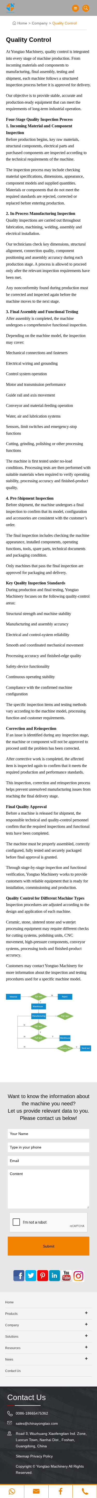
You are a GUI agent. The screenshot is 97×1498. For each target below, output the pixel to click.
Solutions (11, 1336)
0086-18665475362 (32, 1413)
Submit (48, 1246)
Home (22, 23)
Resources (12, 1348)
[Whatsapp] (12, 1491)
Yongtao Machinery (52, 1466)
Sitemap (22, 1456)
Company (40, 23)
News (9, 1359)
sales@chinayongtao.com (37, 1423)
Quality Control (64, 23)
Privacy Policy (41, 1456)
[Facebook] (61, 1491)
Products (11, 1314)
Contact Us (13, 1371)
